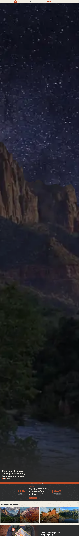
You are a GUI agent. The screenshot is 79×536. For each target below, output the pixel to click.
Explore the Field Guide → (45, 483)
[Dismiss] (78, 483)
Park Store (8, 478)
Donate (4, 478)
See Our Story (33, 497)
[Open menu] (31, 1)
